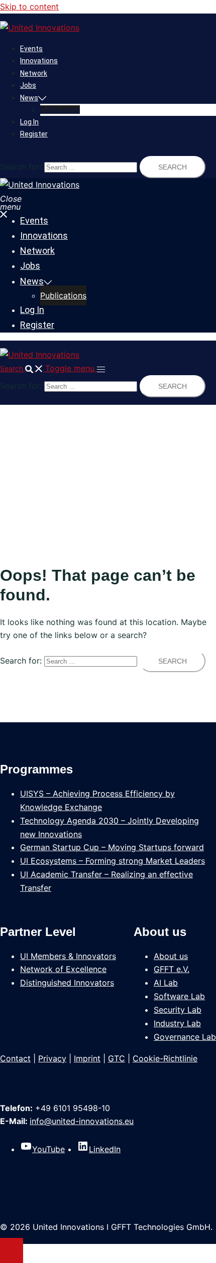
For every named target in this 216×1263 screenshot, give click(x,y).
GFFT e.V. (171, 969)
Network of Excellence (63, 969)
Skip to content (29, 7)
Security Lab (177, 1010)
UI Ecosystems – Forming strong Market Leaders (112, 861)
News (29, 98)
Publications (60, 109)
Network (33, 73)
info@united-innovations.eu (82, 1121)
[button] (22, 368)
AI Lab (166, 983)
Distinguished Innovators (67, 983)
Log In (29, 122)
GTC (116, 1058)
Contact (15, 1058)
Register (34, 134)
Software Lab (179, 996)
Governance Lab (185, 1037)
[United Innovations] (39, 28)
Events (31, 49)
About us (171, 956)
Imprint (87, 1058)
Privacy (52, 1058)
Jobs (28, 85)
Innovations (39, 61)
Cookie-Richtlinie (165, 1058)
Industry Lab (177, 1023)
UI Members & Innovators (68, 956)
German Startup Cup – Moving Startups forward (112, 847)
